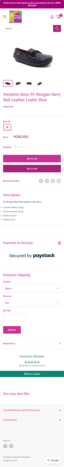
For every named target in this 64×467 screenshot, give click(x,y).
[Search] (57, 28)
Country (7, 281)
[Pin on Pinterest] (47, 181)
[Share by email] (59, 181)
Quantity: (7, 147)
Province (7, 296)
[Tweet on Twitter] (53, 181)
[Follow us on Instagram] (11, 446)
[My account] (52, 16)
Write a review (32, 374)
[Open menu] (4, 16)
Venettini (8, 106)
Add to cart (32, 158)
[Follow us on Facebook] (5, 446)
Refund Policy (9, 343)
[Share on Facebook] (41, 181)
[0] (58, 17)
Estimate (12, 329)
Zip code (7, 310)
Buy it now (32, 168)
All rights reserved (10, 460)
